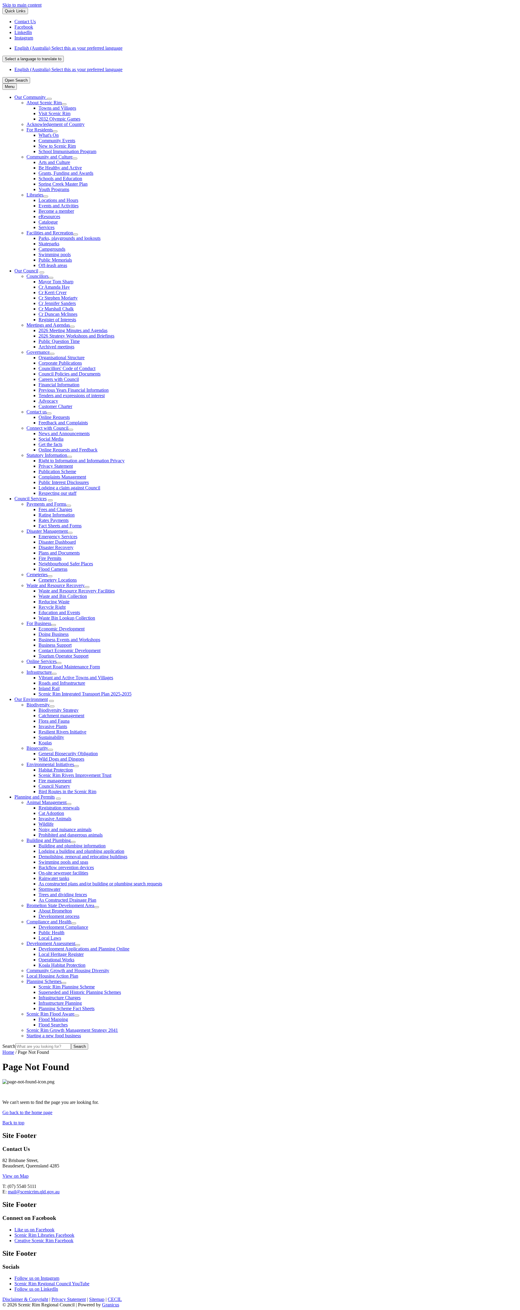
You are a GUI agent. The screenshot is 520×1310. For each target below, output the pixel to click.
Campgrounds (52, 249)
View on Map (15, 1176)
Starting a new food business (53, 1035)
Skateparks (49, 243)
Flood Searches (53, 1024)
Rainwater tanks (54, 878)
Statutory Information (46, 455)
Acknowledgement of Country (55, 124)
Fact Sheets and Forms (60, 525)
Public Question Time (59, 341)
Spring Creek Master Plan (63, 184)
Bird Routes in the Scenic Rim (67, 791)
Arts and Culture (54, 162)
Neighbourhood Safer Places (66, 563)
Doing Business (54, 634)
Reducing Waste (54, 601)
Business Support (55, 645)
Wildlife (46, 824)
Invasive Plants (53, 726)
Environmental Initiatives (50, 764)
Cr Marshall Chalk (56, 308)
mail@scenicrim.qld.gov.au (34, 1191)
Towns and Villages (57, 108)
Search (8, 1046)
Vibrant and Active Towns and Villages (76, 677)
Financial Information (59, 384)
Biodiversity (38, 704)
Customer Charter (55, 406)
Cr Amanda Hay (54, 287)
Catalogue (48, 222)
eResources (49, 216)
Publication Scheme (57, 471)
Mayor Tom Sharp (56, 281)
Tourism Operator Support (63, 655)
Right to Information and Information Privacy (82, 460)
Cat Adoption (51, 813)
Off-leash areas (53, 265)
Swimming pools (55, 254)
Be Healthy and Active (60, 167)
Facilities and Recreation (49, 232)
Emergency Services (58, 536)
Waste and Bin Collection (63, 596)
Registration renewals (59, 807)
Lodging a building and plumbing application (81, 851)
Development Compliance (63, 927)
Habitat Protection (56, 769)
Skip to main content (22, 5)
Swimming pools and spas (63, 862)
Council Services (30, 498)
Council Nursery (54, 786)
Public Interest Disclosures (64, 482)
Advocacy (48, 401)
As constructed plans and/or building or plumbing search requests (100, 883)
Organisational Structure (62, 357)
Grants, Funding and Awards (66, 173)
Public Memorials (55, 259)
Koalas (45, 742)
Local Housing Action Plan (52, 976)
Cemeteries (37, 574)
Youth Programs (54, 189)
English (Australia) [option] (68, 69)
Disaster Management (47, 531)
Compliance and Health (48, 921)
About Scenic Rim (44, 102)
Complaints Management (62, 476)
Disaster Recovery (56, 547)
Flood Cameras (53, 569)
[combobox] (33, 59)
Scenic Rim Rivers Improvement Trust (75, 775)
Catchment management (61, 715)
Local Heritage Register (61, 954)
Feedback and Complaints (63, 422)
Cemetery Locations (58, 580)
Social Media (51, 438)
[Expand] (49, 99)
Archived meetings (56, 346)
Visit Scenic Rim (54, 113)
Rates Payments (54, 520)
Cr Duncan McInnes (58, 314)
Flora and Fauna (54, 721)
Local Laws (50, 938)
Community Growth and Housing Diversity (67, 970)
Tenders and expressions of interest (72, 395)
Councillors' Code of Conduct (67, 368)
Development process (59, 916)
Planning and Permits (34, 797)
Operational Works (56, 959)
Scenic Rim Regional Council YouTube (51, 1283)
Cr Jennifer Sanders (57, 303)
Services (46, 227)
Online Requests (54, 417)
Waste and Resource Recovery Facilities (77, 590)
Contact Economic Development (70, 650)
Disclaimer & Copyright (25, 1299)
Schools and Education (60, 178)
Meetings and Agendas (48, 325)
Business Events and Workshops (69, 639)
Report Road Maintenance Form (69, 666)
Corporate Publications (60, 363)
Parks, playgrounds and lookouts (70, 238)
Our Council (26, 270)
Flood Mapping (53, 1019)
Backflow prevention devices (66, 867)
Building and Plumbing (48, 840)
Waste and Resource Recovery (55, 585)
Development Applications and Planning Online (84, 948)
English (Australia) (68, 48)
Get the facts (50, 444)
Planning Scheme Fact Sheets (66, 1008)
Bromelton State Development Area (60, 905)
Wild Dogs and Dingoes (61, 759)
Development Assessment (50, 943)
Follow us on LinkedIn (36, 1289)
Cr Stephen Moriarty (58, 297)
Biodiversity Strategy (59, 710)
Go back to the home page (27, 1112)
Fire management (55, 780)
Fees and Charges (55, 509)
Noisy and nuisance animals (65, 829)
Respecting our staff (57, 493)
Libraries (34, 194)
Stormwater (49, 889)
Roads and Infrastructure (62, 683)
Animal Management (46, 802)
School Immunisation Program (67, 151)
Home (8, 1052)
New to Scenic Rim (57, 146)
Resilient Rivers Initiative (62, 731)
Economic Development (62, 628)
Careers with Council (59, 379)
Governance (38, 352)
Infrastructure (39, 672)
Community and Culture (49, 156)
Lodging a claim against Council (69, 487)
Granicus (110, 1304)
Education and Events (59, 612)
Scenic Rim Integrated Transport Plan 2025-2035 (85, 693)
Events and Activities (59, 205)
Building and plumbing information (72, 845)
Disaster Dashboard (57, 542)
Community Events (57, 140)
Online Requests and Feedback (68, 449)
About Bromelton (55, 910)
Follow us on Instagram (36, 1278)
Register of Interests (57, 319)
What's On (49, 135)
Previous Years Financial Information (74, 390)
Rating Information (57, 514)
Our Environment (31, 699)
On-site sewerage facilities (63, 872)
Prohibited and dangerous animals (71, 834)
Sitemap (96, 1299)
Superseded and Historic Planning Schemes (80, 992)
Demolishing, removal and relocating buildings (83, 856)
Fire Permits (50, 558)
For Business (38, 623)
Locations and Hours (58, 200)
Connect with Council (47, 428)
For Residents (39, 129)
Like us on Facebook (34, 1229)
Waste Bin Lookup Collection (67, 617)
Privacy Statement (56, 466)
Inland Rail (49, 688)
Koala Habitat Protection (62, 965)
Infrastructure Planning (60, 1003)
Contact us (36, 411)
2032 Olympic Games (59, 118)
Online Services (41, 661)
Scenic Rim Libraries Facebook (44, 1235)
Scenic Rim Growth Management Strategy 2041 (72, 1030)
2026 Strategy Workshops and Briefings (76, 335)
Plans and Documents (59, 552)
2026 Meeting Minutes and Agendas (73, 330)
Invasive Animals (55, 818)
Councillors (37, 276)
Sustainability (51, 737)
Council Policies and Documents (70, 373)
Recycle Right (52, 607)
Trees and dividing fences (63, 894)
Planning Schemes (43, 981)
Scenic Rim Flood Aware (50, 1013)
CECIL (115, 1299)
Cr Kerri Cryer (53, 292)
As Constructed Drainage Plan (67, 900)
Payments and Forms (46, 504)
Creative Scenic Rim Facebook (43, 1240)
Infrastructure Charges (60, 997)
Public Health (51, 932)
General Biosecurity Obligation (68, 753)
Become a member (56, 211)
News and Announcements (64, 433)
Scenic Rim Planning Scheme (67, 986)
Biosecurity (37, 748)
